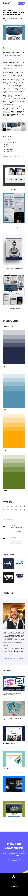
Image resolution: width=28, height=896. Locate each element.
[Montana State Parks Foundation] (14, 809)
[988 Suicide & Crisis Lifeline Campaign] (14, 683)
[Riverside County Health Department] (14, 708)
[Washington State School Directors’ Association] (14, 733)
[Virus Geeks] (14, 758)
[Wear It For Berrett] (14, 783)
